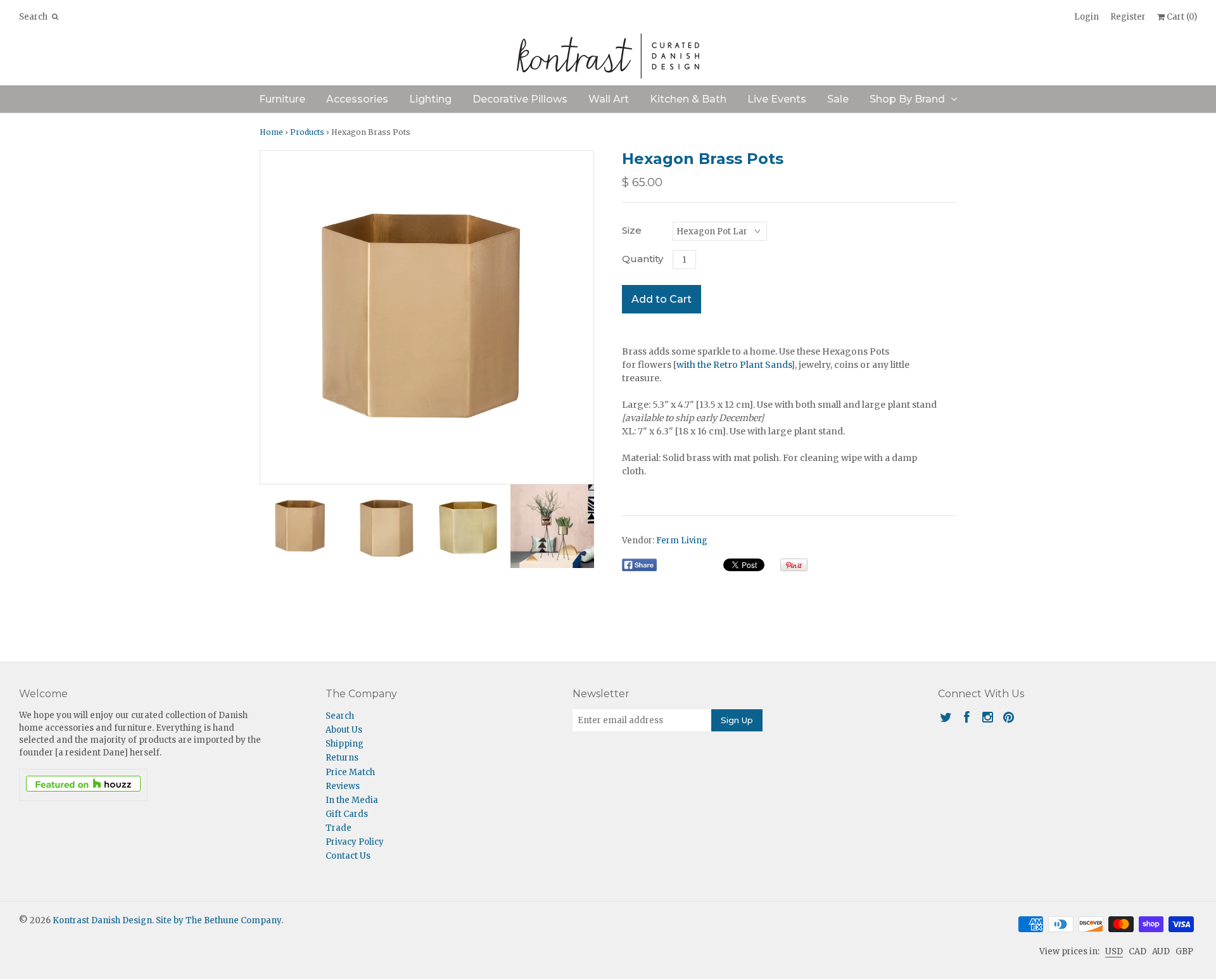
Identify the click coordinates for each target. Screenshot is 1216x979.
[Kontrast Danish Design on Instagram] (988, 717)
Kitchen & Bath (688, 99)
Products (307, 132)
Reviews (343, 786)
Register (1128, 17)
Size (632, 230)
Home (271, 132)
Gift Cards (347, 814)
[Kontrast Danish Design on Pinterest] (1008, 717)
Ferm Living (681, 540)
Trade (339, 828)
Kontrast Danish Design (102, 920)
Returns (342, 757)
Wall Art (608, 99)
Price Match (350, 772)
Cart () (1181, 17)
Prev (272, 317)
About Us (344, 729)
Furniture (282, 99)
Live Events (776, 99)
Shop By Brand (907, 99)
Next (580, 317)
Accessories (357, 99)
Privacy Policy (355, 842)
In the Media (352, 800)
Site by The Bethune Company (218, 920)
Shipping (345, 743)
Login (1086, 17)
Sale (838, 99)
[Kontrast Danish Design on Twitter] (946, 717)
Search (340, 716)
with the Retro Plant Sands (733, 364)
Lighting (430, 99)
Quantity (642, 259)
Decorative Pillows (519, 99)
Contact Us (348, 855)
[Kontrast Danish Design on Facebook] (967, 717)
